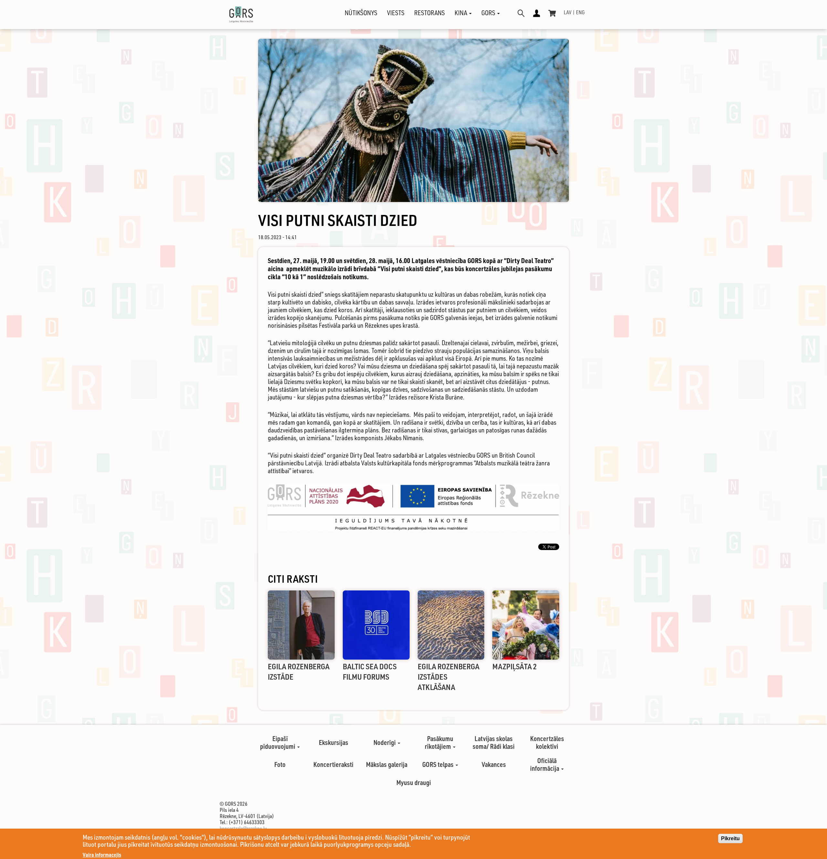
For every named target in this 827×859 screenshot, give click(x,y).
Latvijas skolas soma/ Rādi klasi (494, 742)
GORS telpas (438, 764)
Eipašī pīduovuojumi (278, 742)
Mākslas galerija (386, 764)
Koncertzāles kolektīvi (547, 742)
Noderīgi (385, 742)
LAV (567, 12)
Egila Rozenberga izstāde (299, 671)
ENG (580, 12)
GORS (489, 12)
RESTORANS (429, 12)
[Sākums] (235, 14)
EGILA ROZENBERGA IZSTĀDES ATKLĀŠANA (448, 676)
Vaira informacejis (102, 855)
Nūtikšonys (361, 12)
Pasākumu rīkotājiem (439, 742)
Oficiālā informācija (545, 764)
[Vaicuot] (521, 13)
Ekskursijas (333, 742)
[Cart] (552, 13)
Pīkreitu (730, 838)
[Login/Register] (536, 13)
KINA (461, 12)
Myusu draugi (413, 782)
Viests (395, 12)
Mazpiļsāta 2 (514, 666)
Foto (280, 764)
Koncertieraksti (333, 764)
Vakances (494, 764)
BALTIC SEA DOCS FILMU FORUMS (370, 671)
